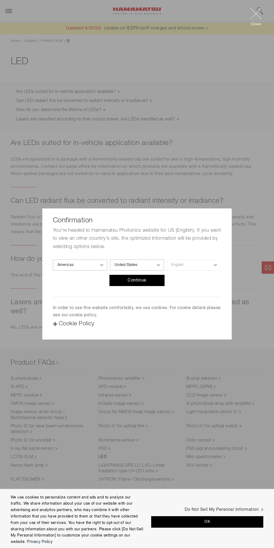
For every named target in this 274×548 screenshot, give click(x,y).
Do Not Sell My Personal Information (222, 510)
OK (207, 522)
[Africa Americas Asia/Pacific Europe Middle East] (80, 265)
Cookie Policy (76, 324)
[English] (194, 265)
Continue (137, 280)
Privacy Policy (39, 542)
